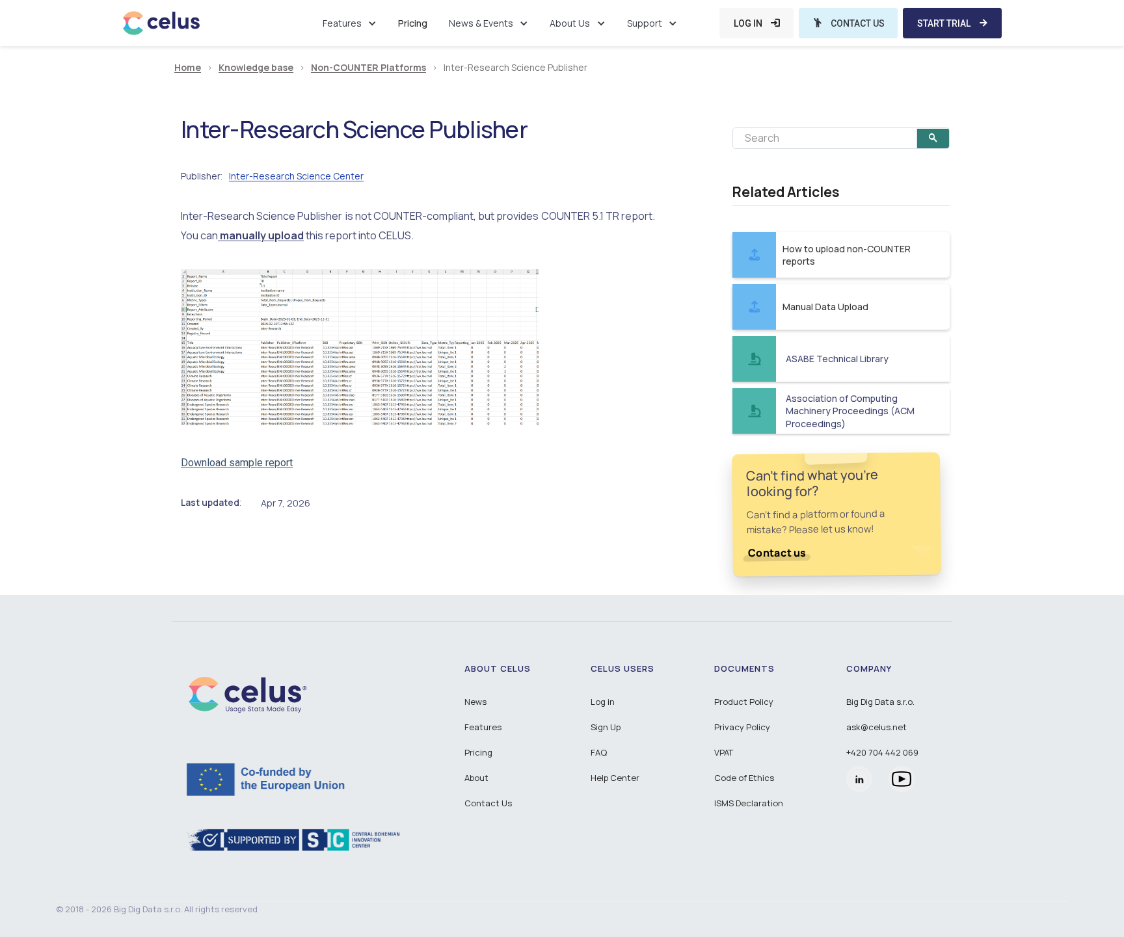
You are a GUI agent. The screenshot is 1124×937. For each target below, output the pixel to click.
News (475, 701)
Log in (603, 701)
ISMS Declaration (748, 803)
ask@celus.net (876, 727)
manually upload (261, 235)
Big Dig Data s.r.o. (880, 701)
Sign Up (606, 727)
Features (483, 727)
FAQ (599, 752)
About (476, 778)
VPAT (723, 752)
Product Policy (743, 701)
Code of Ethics (744, 778)
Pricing (412, 23)
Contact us (777, 552)
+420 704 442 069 (882, 752)
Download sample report (237, 462)
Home (187, 67)
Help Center (615, 778)
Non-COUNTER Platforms (368, 67)
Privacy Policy (742, 727)
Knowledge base (256, 67)
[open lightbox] (360, 347)
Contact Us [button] (488, 803)
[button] (350, 23)
